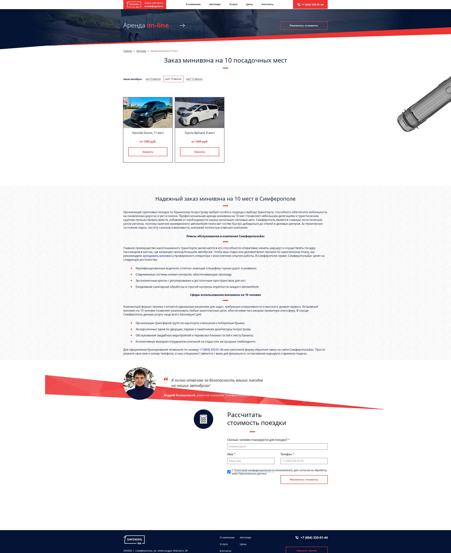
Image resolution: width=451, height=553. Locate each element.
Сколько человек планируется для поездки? (257, 440)
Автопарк (215, 4)
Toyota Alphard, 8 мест (200, 133)
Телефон (286, 454)
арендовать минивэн (157, 256)
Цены (249, 4)
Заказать (147, 151)
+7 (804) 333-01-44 (312, 4)
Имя (230, 454)
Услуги (233, 4)
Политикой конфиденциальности (254, 470)
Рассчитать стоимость (304, 25)
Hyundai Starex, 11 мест (148, 133)
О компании (193, 4)
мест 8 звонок (153, 78)
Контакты (267, 4)
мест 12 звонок (194, 78)
